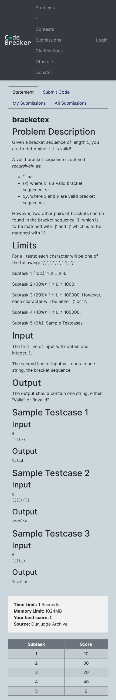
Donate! (44, 72)
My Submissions (29, 103)
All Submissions (71, 103)
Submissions (48, 40)
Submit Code (56, 92)
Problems (45, 7)
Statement (23, 92)
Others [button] (43, 61)
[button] (49, 18)
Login (101, 40)
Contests (45, 29)
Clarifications (49, 50)
